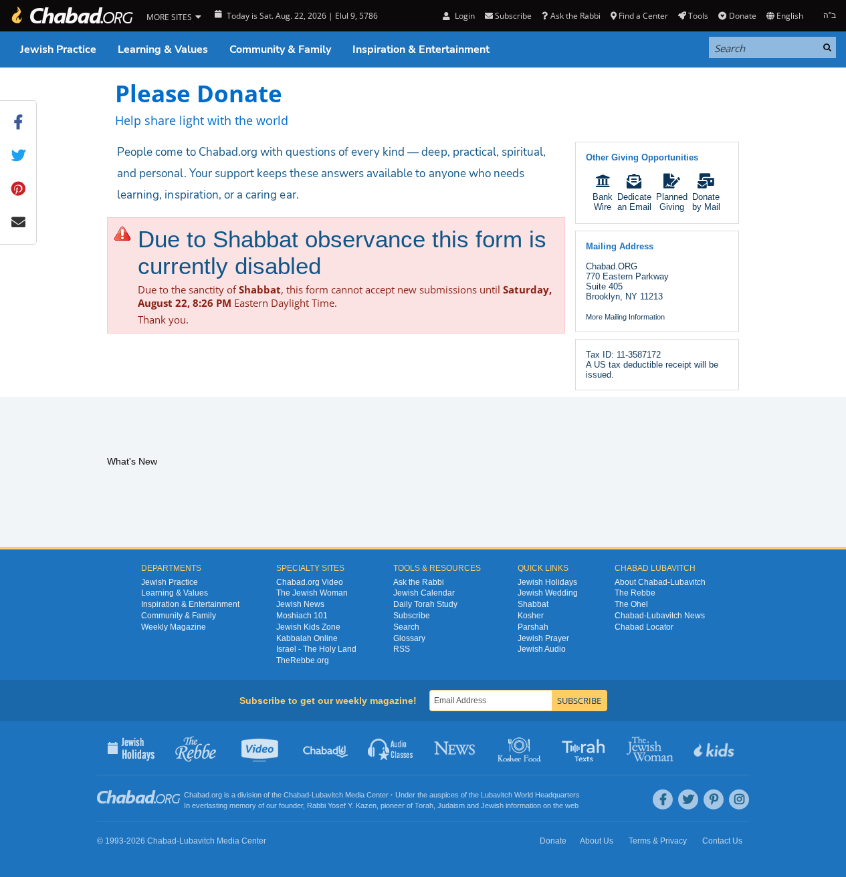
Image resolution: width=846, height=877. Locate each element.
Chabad (296, 795)
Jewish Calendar (424, 593)
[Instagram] (739, 799)
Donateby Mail (706, 202)
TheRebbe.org (302, 660)
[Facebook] (663, 799)
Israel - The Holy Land (316, 649)
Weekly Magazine (173, 627)
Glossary (409, 638)
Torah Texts (585, 748)
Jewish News (300, 604)
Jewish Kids (715, 748)
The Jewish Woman (312, 593)
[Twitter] (688, 799)
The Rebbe (635, 593)
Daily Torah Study (425, 604)
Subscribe (411, 615)
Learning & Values (163, 49)
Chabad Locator (644, 627)
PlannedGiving (672, 202)
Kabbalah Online (307, 638)
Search (406, 627)
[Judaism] (71, 15)
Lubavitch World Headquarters (530, 795)
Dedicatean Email (634, 202)
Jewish (492, 805)
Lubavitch (327, 795)
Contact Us (722, 841)
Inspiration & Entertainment (421, 49)
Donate (742, 15)
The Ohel (631, 604)
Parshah (533, 627)
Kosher (531, 615)
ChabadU (326, 748)
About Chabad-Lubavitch (660, 582)
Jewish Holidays (547, 582)
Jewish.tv (261, 748)
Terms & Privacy (658, 841)
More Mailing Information (625, 317)
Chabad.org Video (309, 582)
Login (463, 15)
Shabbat (533, 604)
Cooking (520, 748)
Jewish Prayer (543, 638)
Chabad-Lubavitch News (660, 615)
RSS (401, 649)
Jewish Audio (542, 649)
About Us (596, 841)
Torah (424, 805)
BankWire (603, 202)
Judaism (451, 805)
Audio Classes (390, 748)
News (455, 748)
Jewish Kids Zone (308, 627)
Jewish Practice (58, 49)
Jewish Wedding (548, 593)
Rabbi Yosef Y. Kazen (342, 805)
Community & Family (280, 49)
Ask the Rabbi (575, 15)
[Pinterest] (714, 799)
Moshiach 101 (302, 615)
